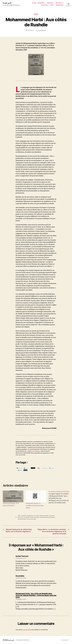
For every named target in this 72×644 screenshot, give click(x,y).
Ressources (44, 5)
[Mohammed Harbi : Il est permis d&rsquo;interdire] (13, 496)
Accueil (34, 3)
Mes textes (58, 3)
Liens (51, 5)
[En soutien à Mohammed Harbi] (59, 500)
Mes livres (50, 3)
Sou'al (27, 519)
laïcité (46, 515)
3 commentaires (42, 30)
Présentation (41, 3)
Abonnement (59, 5)
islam (37, 515)
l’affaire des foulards (33, 451)
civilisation (23, 515)
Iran (35, 515)
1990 (19, 515)
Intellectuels (30, 515)
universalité (33, 519)
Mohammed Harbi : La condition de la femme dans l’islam (35, 505)
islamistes (42, 515)
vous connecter (27, 629)
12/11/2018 (31, 30)
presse (36, 14)
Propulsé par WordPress (22, 640)
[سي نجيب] (7, 3)
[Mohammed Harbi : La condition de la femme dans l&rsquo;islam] (36, 496)
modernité (26, 517)
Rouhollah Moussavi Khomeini (47, 517)
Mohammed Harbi (34, 517)
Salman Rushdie (22, 519)
